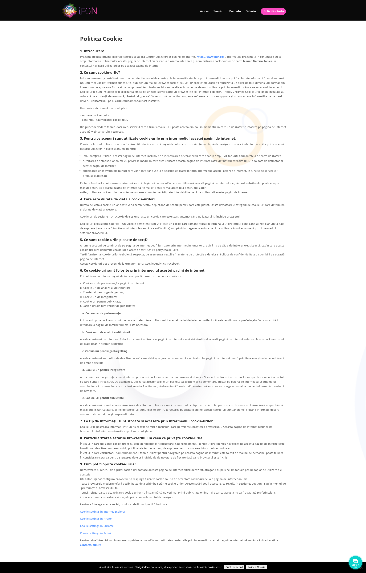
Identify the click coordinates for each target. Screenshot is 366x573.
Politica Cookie (256, 567)
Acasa (204, 11)
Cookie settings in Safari (95, 533)
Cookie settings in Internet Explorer (102, 511)
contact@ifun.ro (90, 545)
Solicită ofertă (274, 11)
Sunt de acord (234, 567)
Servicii (219, 11)
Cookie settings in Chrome (97, 526)
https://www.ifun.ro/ (210, 56)
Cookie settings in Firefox (96, 518)
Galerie (251, 11)
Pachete (235, 11)
